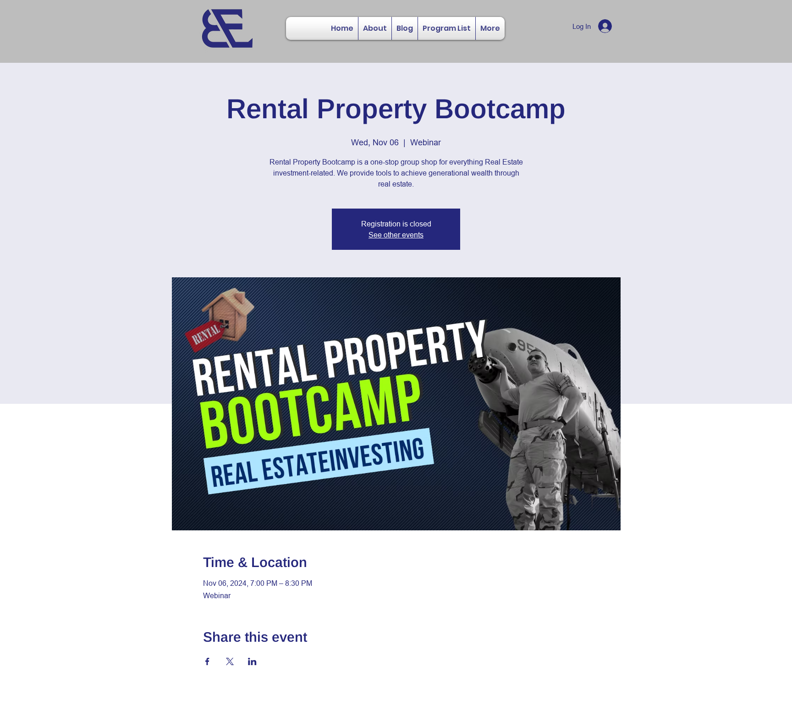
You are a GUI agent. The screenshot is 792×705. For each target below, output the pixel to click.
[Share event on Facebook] (207, 661)
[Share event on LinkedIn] (252, 661)
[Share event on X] (230, 661)
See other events (396, 235)
